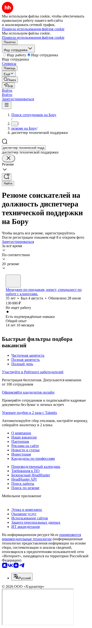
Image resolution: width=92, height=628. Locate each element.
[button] (7, 90)
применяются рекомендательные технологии (41, 537)
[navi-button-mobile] (6, 105)
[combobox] (24, 147)
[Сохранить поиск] (6, 177)
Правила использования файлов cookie (33, 37)
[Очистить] (8, 158)
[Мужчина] (13, 281)
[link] (10, 80)
